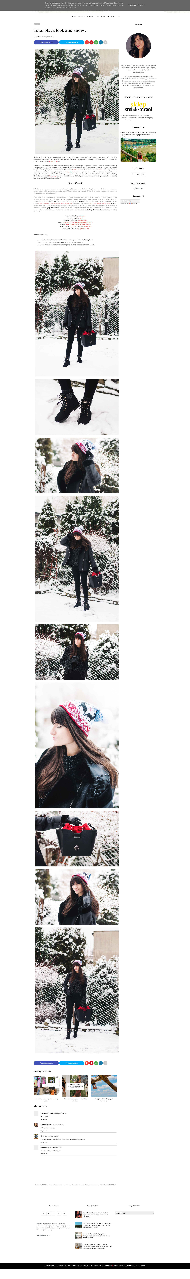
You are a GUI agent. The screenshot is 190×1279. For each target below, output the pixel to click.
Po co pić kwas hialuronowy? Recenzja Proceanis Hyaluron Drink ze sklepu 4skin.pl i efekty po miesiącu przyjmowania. (97, 1246)
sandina (38, 37)
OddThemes (121, 1266)
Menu (81, 17)
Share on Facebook (47, 42)
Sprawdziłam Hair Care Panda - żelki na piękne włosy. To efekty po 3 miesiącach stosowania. (95, 1215)
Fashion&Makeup (47, 1125)
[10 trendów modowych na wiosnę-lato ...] (46, 1086)
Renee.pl (80, 202)
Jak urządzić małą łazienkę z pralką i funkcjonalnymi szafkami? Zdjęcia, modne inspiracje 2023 (96, 1236)
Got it (142, 5)
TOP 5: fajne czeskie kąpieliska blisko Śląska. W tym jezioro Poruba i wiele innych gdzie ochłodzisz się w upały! (97, 1225)
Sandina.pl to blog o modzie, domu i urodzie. (81, 1266)
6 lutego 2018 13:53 (60, 1113)
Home (74, 17)
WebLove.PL (140, 1266)
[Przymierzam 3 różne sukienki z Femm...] (75, 1086)
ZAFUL (103, 204)
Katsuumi (44, 1136)
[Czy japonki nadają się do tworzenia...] (104, 1086)
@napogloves (88, 240)
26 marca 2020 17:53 (55, 1147)
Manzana (102, 210)
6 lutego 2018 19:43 (58, 1124)
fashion (36, 24)
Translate (135, 203)
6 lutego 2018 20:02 (53, 1136)
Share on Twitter (72, 42)
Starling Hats (91, 210)
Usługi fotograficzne (106, 17)
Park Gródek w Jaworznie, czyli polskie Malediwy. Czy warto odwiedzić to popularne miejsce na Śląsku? (138, 135)
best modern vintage (48, 1113)
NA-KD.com (52, 202)
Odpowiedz (44, 1119)
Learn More (133, 5)
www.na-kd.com (89, 245)
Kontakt (90, 17)
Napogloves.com (51, 208)
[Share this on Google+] (87, 42)
